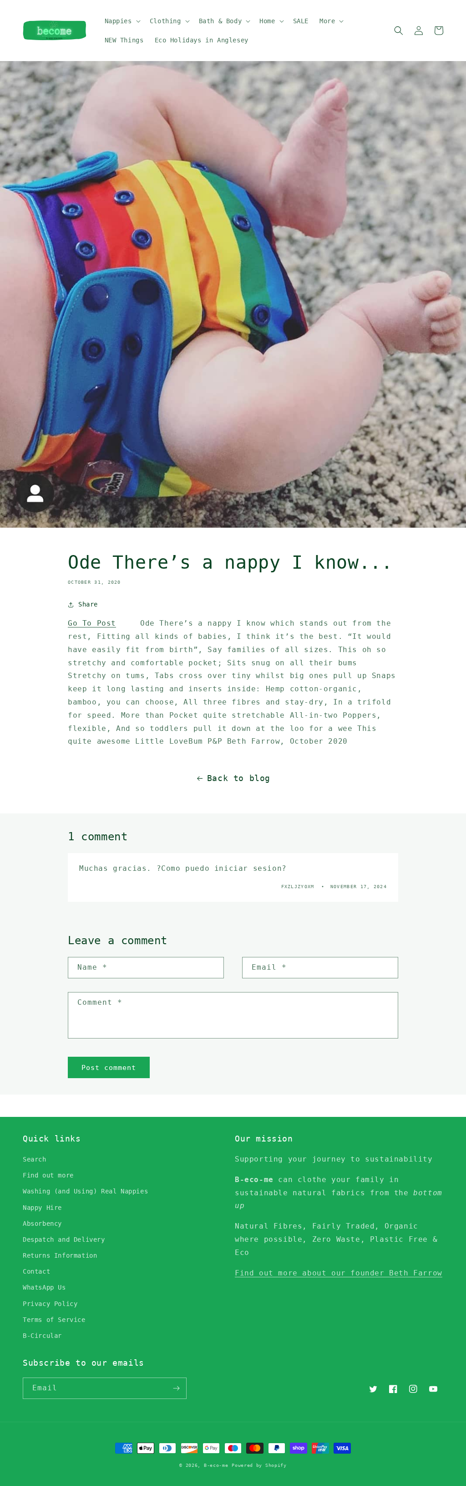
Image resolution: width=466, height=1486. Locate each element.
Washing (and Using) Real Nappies (85, 1191)
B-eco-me (216, 1465)
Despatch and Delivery (64, 1239)
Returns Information (60, 1255)
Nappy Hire (42, 1207)
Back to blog (238, 778)
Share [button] (88, 604)
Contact (36, 1271)
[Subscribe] (176, 1388)
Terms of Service (54, 1319)
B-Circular (42, 1335)
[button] (121, 21)
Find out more (48, 1175)
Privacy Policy (50, 1303)
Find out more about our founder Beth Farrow (338, 1273)
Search (34, 1159)
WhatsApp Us (44, 1287)
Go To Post (92, 623)
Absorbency (42, 1223)
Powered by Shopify (259, 1465)
